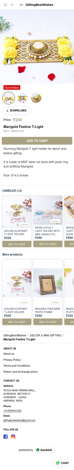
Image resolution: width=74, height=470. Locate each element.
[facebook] (5, 436)
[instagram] (13, 436)
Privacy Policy (12, 360)
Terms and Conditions (16, 366)
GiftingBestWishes (39, 5)
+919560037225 (12, 410)
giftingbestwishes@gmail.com (19, 420)
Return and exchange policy (20, 372)
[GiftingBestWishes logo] (21, 4)
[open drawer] (5, 4)
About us (8, 354)
